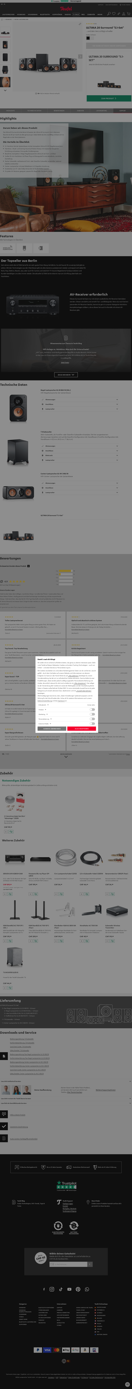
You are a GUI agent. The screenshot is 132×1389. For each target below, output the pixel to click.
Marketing (42, 714)
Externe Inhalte (44, 724)
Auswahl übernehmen (52, 729)
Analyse (41, 709)
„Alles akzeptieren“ (80, 683)
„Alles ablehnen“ (73, 676)
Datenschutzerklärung (45, 701)
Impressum (61, 701)
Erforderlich (42, 705)
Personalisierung (44, 719)
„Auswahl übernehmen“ (83, 691)
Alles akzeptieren (81, 729)
